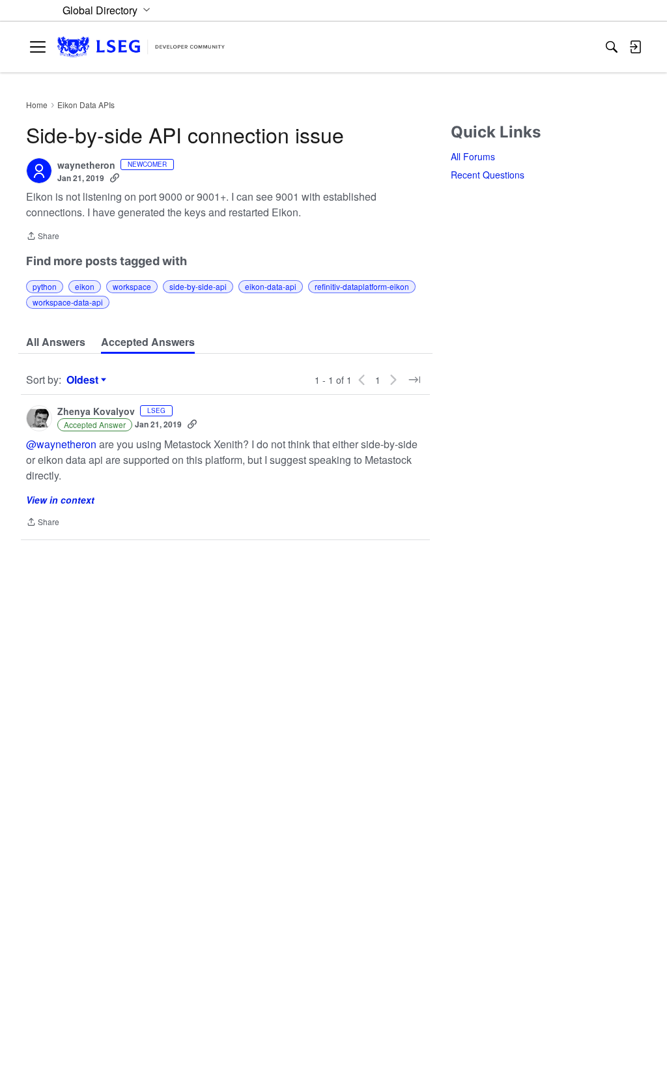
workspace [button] (132, 286)
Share (42, 237)
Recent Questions (487, 174)
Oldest (84, 380)
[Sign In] (635, 47)
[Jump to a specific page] (414, 379)
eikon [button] (84, 286)
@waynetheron (61, 444)
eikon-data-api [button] (270, 286)
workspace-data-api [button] (68, 302)
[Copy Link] (114, 178)
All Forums (473, 156)
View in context (60, 499)
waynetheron (86, 165)
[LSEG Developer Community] (141, 47)
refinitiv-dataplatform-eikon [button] (362, 286)
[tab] (55, 342)
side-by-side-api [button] (198, 286)
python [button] (45, 286)
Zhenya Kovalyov (96, 412)
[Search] (611, 47)
